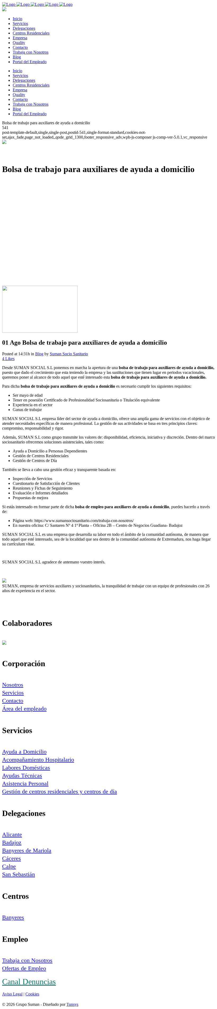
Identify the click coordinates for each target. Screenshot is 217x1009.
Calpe (9, 866)
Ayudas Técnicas (22, 775)
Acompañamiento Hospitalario (38, 759)
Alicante (12, 834)
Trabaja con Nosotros (27, 960)
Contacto (12, 700)
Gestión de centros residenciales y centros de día (59, 791)
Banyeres (13, 917)
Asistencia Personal (25, 783)
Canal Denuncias (29, 981)
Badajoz (11, 842)
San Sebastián (18, 874)
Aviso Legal (12, 994)
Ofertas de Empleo (24, 968)
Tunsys (72, 1004)
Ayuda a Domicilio (24, 751)
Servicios (13, 692)
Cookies (32, 994)
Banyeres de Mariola (26, 850)
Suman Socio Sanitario (69, 354)
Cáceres (11, 858)
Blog (39, 354)
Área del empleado (24, 708)
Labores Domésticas (26, 767)
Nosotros (12, 684)
